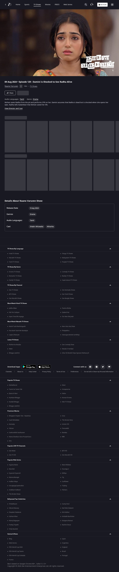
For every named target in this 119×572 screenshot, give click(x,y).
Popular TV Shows (13, 380)
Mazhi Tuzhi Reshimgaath (17, 326)
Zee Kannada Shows (68, 290)
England (64, 547)
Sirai (63, 416)
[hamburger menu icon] (112, 4)
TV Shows (37, 4)
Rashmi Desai (66, 525)
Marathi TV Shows (15, 258)
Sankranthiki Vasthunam (17, 433)
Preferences (75, 372)
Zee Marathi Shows (15, 298)
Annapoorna (66, 389)
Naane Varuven (11, 86)
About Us (20, 372)
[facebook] (90, 366)
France (11, 560)
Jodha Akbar (13, 308)
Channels (9, 372)
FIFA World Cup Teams (16, 551)
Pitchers (64, 490)
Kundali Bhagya (14, 402)
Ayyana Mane (13, 465)
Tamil (22, 99)
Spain (64, 539)
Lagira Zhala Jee (14, 335)
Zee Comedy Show (68, 345)
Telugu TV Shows (67, 254)
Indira (64, 393)
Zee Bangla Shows (68, 298)
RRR (63, 437)
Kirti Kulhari (65, 512)
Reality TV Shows (67, 276)
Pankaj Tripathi (14, 525)
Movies (48, 4)
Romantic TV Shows (15, 276)
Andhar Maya (13, 481)
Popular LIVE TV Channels (16, 446)
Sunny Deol (65, 504)
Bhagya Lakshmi (14, 353)
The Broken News (14, 494)
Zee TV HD (12, 455)
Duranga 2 (65, 469)
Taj (63, 477)
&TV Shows (12, 294)
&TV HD (64, 451)
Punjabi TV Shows (67, 262)
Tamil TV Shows (14, 262)
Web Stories (13, 543)
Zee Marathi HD (67, 455)
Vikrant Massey (14, 508)
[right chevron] (7, 136)
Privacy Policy (46, 372)
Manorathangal (14, 477)
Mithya (64, 473)
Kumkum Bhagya (14, 398)
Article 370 (65, 424)
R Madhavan (13, 504)
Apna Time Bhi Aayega (16, 317)
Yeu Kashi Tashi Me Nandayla (18, 331)
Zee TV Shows (13, 290)
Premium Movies (13, 411)
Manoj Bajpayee (14, 521)
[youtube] (109, 366)
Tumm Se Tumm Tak (15, 389)
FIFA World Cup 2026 (16, 547)
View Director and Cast (14, 108)
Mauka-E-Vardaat (67, 349)
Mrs (10, 441)
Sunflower (65, 481)
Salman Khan (13, 516)
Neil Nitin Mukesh (67, 508)
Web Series (68, 4)
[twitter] (102, 366)
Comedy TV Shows (68, 272)
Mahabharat (13, 385)
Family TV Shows (14, 280)
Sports (26, 4)
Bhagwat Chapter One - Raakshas (20, 416)
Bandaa (64, 433)
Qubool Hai (65, 312)
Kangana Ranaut (67, 521)
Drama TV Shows (14, 272)
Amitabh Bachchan (68, 516)
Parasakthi (65, 428)
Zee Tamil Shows (67, 294)
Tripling (64, 486)
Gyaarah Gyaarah (15, 473)
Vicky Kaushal (13, 529)
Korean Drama (67, 398)
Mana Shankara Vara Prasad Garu (20, 437)
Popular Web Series (14, 460)
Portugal (65, 555)
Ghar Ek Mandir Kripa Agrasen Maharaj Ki (75, 353)
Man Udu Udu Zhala (68, 326)
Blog (10, 539)
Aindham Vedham (15, 490)
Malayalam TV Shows (69, 258)
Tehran (11, 428)
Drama (35, 99)
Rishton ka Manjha (15, 345)
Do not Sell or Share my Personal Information (98, 372)
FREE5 (57, 4)
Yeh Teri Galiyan (14, 312)
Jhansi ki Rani (13, 393)
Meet (10, 349)
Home (18, 4)
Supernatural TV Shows (69, 280)
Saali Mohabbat (14, 420)
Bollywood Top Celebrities (16, 499)
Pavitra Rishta (66, 308)
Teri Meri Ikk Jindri (68, 317)
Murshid (11, 469)
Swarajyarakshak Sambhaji (70, 335)
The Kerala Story (67, 420)
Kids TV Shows (66, 402)
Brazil (64, 551)
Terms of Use (60, 372)
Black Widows (66, 465)
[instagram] (96, 366)
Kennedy (12, 424)
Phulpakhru (65, 331)
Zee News (12, 451)
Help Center (33, 372)
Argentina (65, 543)
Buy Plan (103, 5)
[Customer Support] (92, 5)
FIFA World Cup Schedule (17, 555)
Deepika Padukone (15, 512)
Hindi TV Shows (14, 254)
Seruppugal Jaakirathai (16, 486)
